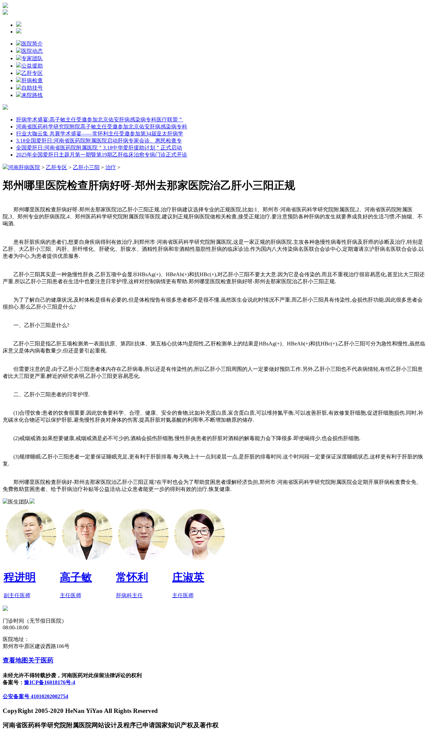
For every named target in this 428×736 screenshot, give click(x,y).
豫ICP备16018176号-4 (49, 682)
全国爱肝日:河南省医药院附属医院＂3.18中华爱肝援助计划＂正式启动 (99, 147)
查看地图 (15, 660)
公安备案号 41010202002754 (35, 696)
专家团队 (32, 58)
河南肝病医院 (24, 167)
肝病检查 (32, 80)
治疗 (110, 167)
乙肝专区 (32, 73)
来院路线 (32, 95)
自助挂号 (32, 88)
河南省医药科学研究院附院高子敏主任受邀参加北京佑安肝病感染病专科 (101, 126)
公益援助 (32, 66)
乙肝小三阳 (86, 167)
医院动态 (32, 51)
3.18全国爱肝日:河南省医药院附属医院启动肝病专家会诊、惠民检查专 (99, 140)
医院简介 (32, 43)
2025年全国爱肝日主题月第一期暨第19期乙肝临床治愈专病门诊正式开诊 (101, 154)
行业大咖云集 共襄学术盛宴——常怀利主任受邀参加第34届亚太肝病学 (99, 133)
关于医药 (41, 660)
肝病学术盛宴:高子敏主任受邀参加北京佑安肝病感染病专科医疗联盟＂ (99, 119)
